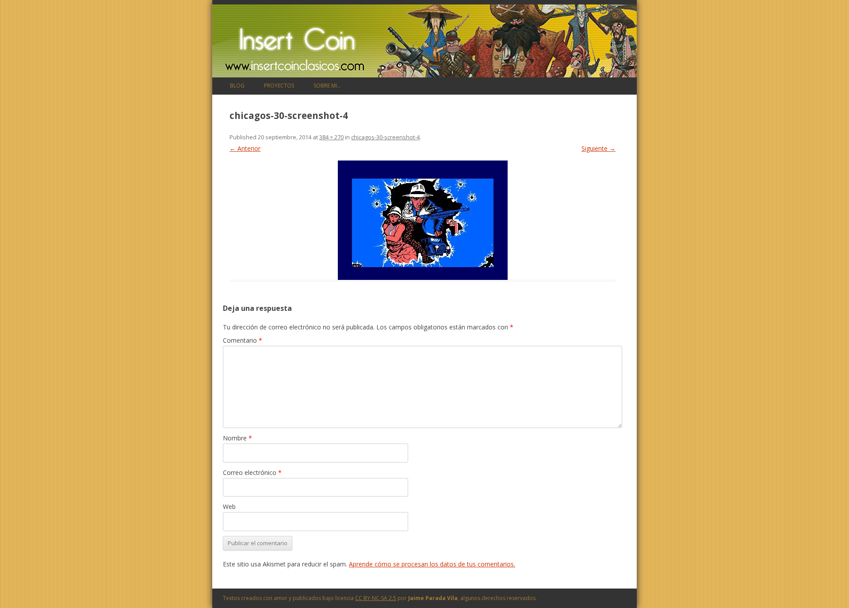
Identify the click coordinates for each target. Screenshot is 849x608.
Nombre (237, 438)
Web (229, 506)
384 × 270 (331, 137)
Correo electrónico (252, 472)
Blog (237, 85)
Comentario (242, 340)
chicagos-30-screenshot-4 (385, 137)
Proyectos (279, 85)
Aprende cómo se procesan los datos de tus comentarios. (432, 564)
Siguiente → (598, 148)
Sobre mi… (327, 85)
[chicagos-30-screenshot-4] (422, 220)
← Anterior (244, 148)
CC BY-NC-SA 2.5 (375, 598)
